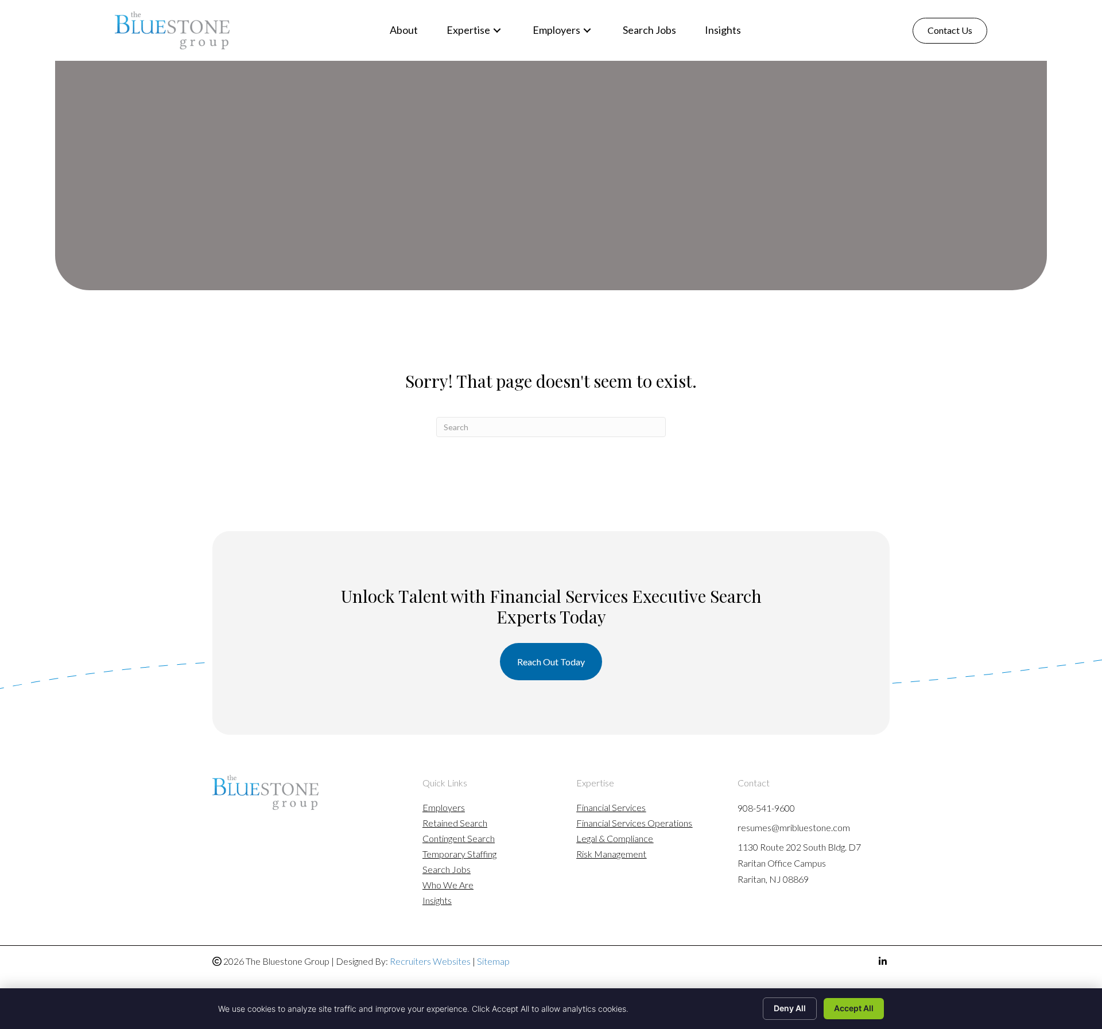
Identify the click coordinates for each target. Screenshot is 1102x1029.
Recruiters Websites (430, 961)
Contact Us (950, 30)
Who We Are (448, 885)
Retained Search (454, 823)
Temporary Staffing (459, 854)
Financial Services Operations (634, 823)
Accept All (854, 1008)
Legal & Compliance (614, 839)
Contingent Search (458, 839)
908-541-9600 (766, 807)
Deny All (790, 1008)
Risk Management (611, 854)
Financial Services (611, 808)
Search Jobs (446, 870)
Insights (437, 901)
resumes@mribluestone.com (794, 827)
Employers (443, 808)
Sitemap (493, 961)
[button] (497, 30)
